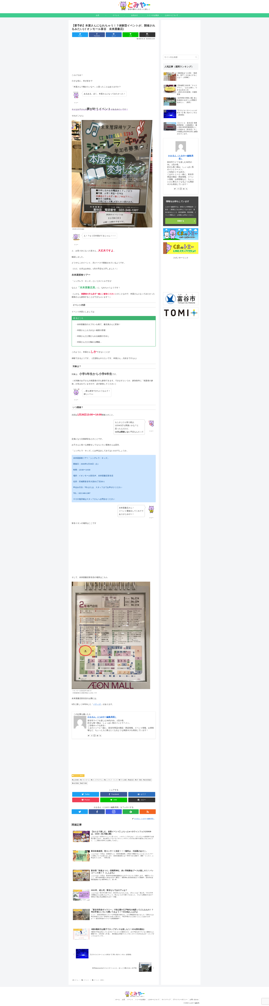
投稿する (180, 221)
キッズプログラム (97, 780)
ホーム (117, 999)
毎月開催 (76, 783)
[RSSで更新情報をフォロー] (100, 735)
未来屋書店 (148, 780)
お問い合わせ (194, 999)
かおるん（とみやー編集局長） (102, 717)
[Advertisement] (114, 56)
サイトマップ (166, 999)
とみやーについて (154, 999)
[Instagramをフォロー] (94, 735)
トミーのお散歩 (140, 999)
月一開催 (139, 780)
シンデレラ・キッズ (111, 780)
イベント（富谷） (78, 775)
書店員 (131, 780)
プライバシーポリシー (180, 999)
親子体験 (84, 783)
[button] (196, 57)
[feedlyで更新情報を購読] (97, 735)
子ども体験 (123, 780)
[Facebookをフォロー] (91, 735)
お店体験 (76, 780)
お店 (123, 999)
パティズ (97, 704)
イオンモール (85, 780)
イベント (130, 999)
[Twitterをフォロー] (88, 735)
